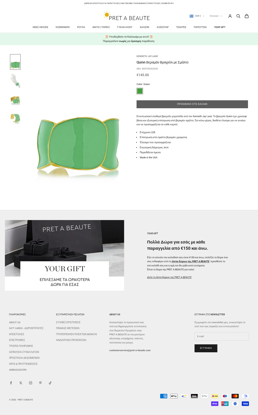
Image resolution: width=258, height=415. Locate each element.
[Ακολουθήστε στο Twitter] (21, 383)
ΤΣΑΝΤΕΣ (181, 27)
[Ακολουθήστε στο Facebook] (11, 383)
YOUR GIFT (219, 27)
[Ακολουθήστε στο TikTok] (50, 383)
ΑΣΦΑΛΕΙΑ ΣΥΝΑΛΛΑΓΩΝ (24, 352)
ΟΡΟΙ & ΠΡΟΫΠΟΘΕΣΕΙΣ (23, 363)
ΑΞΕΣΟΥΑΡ (163, 27)
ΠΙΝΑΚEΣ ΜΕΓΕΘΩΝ (67, 328)
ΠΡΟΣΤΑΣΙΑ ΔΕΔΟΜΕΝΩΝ (24, 357)
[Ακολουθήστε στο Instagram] (30, 383)
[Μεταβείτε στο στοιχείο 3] (15, 99)
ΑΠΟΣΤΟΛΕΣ (16, 334)
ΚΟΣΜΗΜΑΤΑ (63, 27)
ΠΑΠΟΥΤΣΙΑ (200, 27)
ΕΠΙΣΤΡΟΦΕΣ (17, 340)
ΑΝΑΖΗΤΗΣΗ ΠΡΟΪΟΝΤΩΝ (71, 340)
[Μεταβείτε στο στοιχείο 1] (15, 62)
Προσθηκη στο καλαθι (192, 104)
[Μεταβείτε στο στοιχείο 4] (15, 117)
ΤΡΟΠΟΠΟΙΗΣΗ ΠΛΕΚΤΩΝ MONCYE (76, 334)
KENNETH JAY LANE (147, 56)
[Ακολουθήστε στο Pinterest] (40, 383)
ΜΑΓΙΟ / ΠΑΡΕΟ (101, 27)
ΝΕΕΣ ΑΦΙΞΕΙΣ (40, 27)
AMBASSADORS (18, 369)
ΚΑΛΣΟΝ (144, 27)
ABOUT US (14, 322)
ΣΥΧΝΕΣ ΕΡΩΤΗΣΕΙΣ (68, 322)
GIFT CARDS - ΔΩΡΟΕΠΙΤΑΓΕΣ (26, 328)
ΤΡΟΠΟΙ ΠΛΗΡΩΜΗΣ (21, 346)
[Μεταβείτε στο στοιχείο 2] (15, 80)
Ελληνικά (214, 16)
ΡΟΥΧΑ (81, 27)
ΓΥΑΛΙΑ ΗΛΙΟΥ (124, 27)
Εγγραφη (206, 348)
